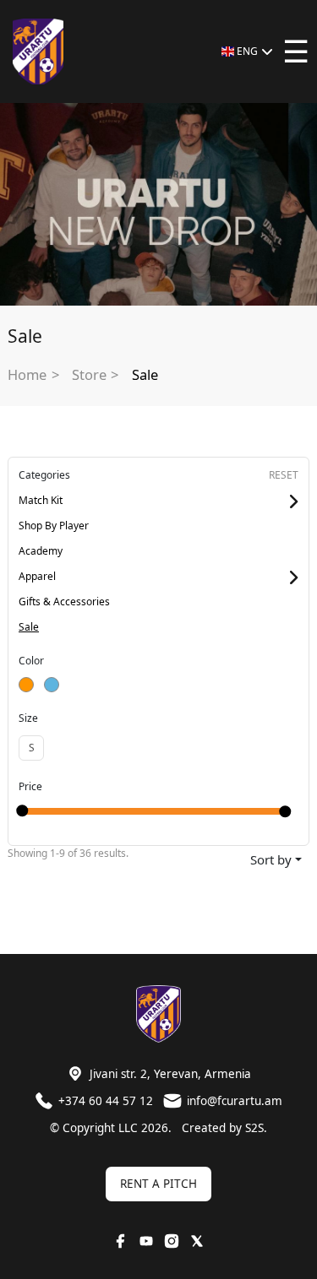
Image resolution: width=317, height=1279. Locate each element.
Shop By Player (54, 525)
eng (247, 51)
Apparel (37, 576)
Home (27, 374)
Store (89, 374)
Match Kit (41, 500)
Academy (41, 551)
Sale (145, 374)
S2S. (256, 1127)
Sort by (271, 859)
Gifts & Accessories (64, 601)
